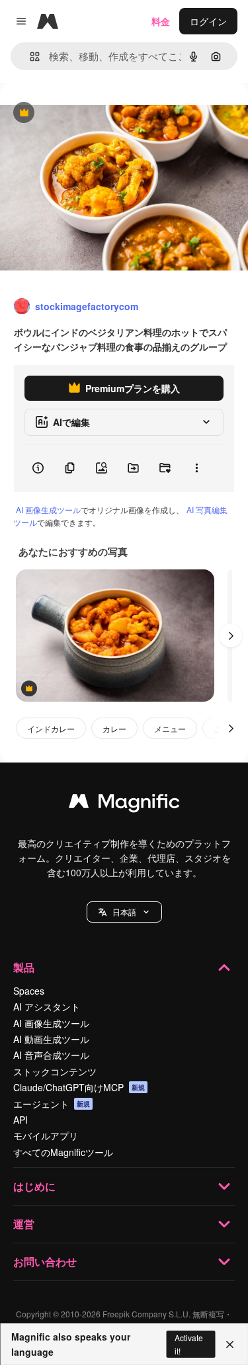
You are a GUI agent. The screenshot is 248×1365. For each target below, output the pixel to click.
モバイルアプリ (45, 1135)
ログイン (208, 21)
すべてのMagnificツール (63, 1152)
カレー (114, 728)
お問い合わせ (45, 1261)
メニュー (170, 728)
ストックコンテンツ (55, 1071)
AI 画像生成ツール (48, 509)
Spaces (28, 990)
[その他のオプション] (196, 468)
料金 (160, 21)
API (20, 1119)
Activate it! (189, 1344)
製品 (23, 967)
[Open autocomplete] (29, 57)
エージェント (51, 1103)
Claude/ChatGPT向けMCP (79, 1087)
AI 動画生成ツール (51, 1039)
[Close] (230, 1344)
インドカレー (51, 728)
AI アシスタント (46, 1006)
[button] (124, 912)
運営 (23, 1223)
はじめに (34, 1186)
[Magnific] (124, 804)
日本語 (124, 911)
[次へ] (231, 635)
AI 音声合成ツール (51, 1054)
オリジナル (91, 113)
